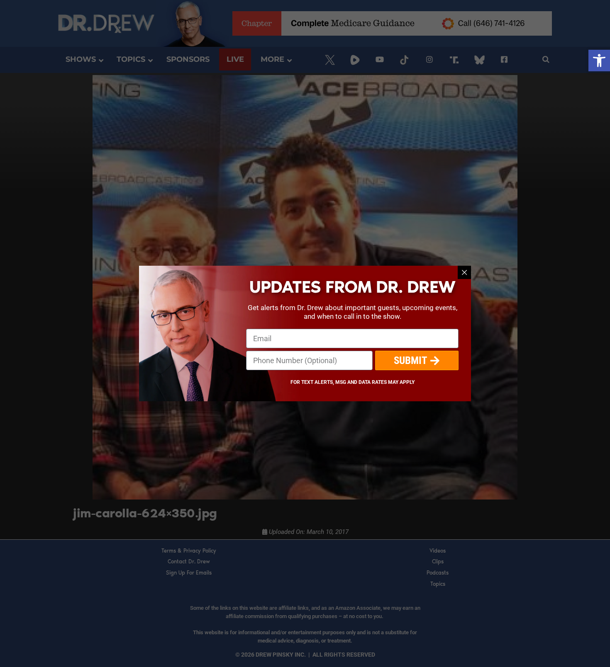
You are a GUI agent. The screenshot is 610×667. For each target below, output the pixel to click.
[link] (599, 60)
